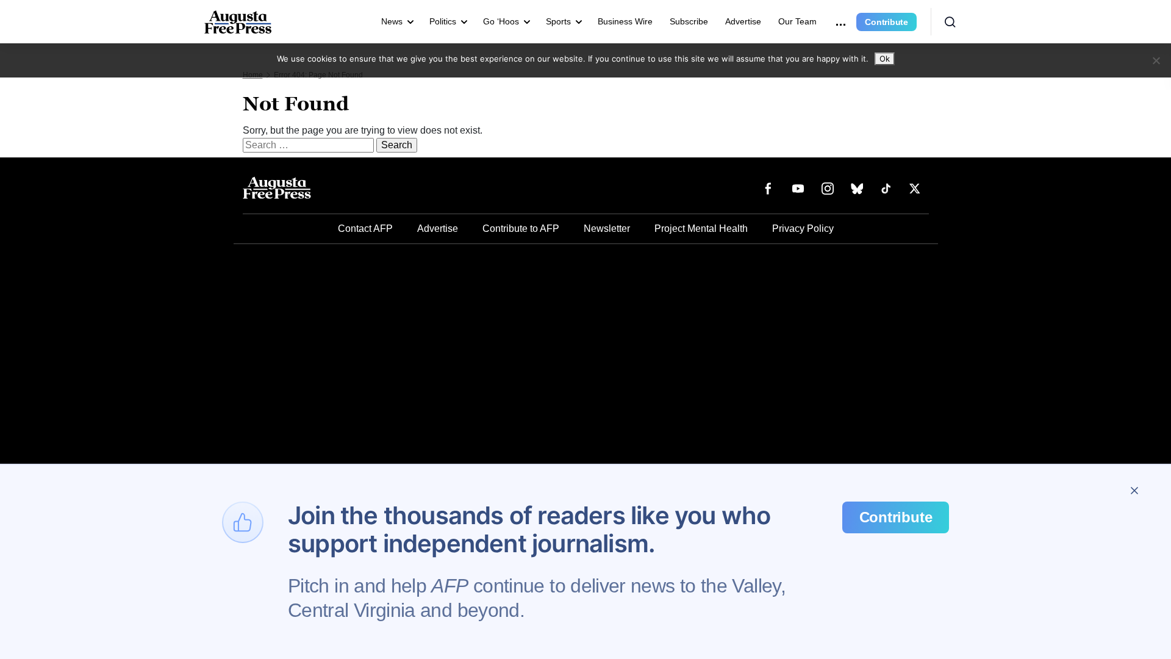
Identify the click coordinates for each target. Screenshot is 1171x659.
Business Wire (625, 21)
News (392, 21)
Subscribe (689, 21)
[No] (1156, 60)
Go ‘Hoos (501, 21)
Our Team (797, 21)
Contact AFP (365, 228)
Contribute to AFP (520, 228)
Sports (558, 21)
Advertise (743, 21)
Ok (884, 58)
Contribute (886, 22)
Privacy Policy (803, 228)
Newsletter (607, 228)
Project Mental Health (701, 228)
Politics (442, 21)
